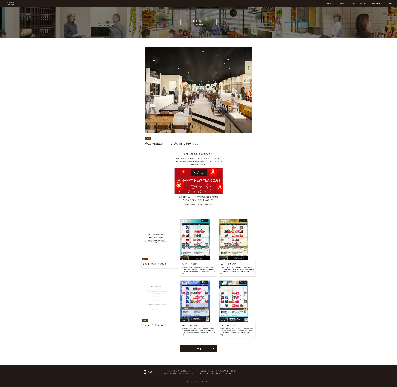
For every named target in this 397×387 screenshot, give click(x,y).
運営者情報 (234, 371)
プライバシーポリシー (207, 373)
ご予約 (229, 373)
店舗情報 (203, 371)
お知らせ (211, 371)
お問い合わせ (220, 373)
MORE (198, 348)
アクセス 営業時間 (223, 371)
